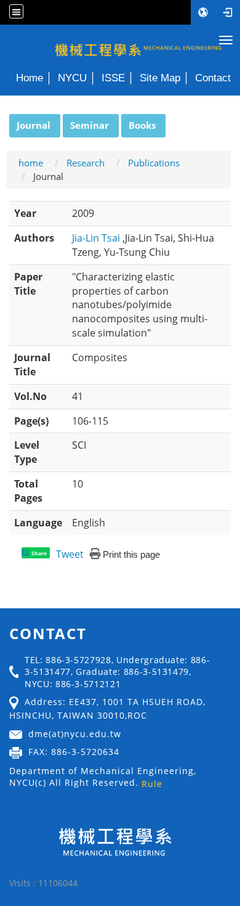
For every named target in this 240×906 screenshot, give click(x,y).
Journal (33, 125)
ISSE (113, 77)
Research (85, 163)
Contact (213, 77)
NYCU (72, 77)
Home (29, 77)
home (30, 163)
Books (142, 125)
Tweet (70, 554)
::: (3, 121)
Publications (154, 163)
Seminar (89, 125)
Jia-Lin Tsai (97, 238)
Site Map (160, 77)
